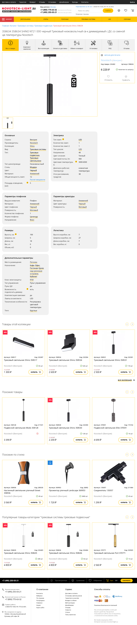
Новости (68, 610)
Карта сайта (40, 607)
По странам (40, 598)
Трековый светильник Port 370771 (110, 553)
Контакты (84, 2)
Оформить (127, 580)
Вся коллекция (125, 380)
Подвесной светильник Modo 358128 (21, 427)
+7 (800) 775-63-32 (55, 10)
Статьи (67, 612)
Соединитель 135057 (103, 490)
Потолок (33, 262)
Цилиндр (34, 216)
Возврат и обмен (71, 600)
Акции (38, 605)
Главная (5, 26)
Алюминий (34, 173)
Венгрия (33, 139)
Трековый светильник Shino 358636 (65, 553)
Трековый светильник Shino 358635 (20, 553)
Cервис (68, 589)
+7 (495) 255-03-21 (55, 12)
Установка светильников (73, 596)
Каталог (9, 19)
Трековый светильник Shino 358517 (20, 360)
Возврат (33, 2)
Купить (34, 372)
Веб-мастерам (70, 603)
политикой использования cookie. (106, 616)
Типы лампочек (70, 615)
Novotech (34, 143)
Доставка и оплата (9, 2)
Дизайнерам (64, 2)
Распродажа (40, 600)
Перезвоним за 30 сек (84, 7)
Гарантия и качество (72, 598)
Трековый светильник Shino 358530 (65, 427)
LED (80, 139)
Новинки (39, 603)
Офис (37, 265)
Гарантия (22, 2)
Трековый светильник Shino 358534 (65, 360)
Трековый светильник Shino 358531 (110, 360)
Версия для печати (112, 55)
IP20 (32, 280)
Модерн (33, 167)
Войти (132, 2)
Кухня (41, 268)
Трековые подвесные (43, 26)
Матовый (34, 210)
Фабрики (39, 596)
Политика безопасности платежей (105, 605)
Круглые (33, 310)
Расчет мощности (37, 179)
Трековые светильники (35, 159)
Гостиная (34, 268)
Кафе (32, 265)
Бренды (75, 2)
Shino (32, 146)
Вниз (32, 220)
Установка (52, 2)
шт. (112, 580)
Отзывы (42, 2)
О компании (42, 589)
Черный (33, 170)
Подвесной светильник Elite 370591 (110, 427)
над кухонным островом (36, 272)
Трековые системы (25, 26)
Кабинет (33, 276)
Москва (53, 7)
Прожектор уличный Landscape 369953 (67, 490)
